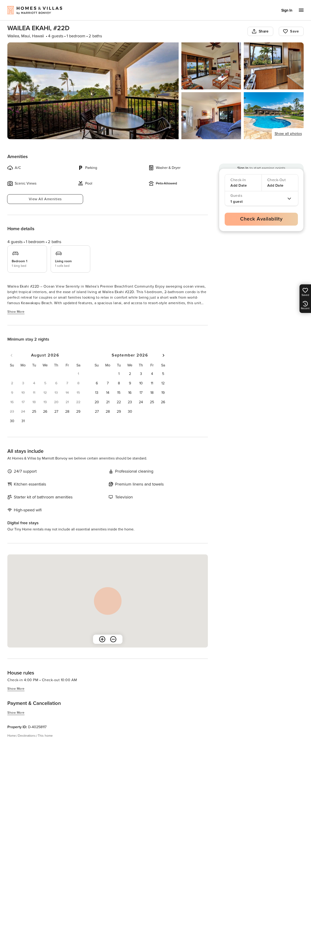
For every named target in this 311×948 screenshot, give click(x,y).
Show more (16, 312)
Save (294, 31)
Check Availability (261, 219)
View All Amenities (45, 199)
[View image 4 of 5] (211, 115)
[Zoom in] (102, 639)
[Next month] (163, 355)
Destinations (27, 736)
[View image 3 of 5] (274, 65)
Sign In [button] (286, 10)
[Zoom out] (113, 639)
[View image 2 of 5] (211, 65)
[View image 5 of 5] (274, 115)
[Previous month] (11, 355)
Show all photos (288, 133)
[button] (34, 411)
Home (11, 736)
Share (264, 31)
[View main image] (93, 90)
